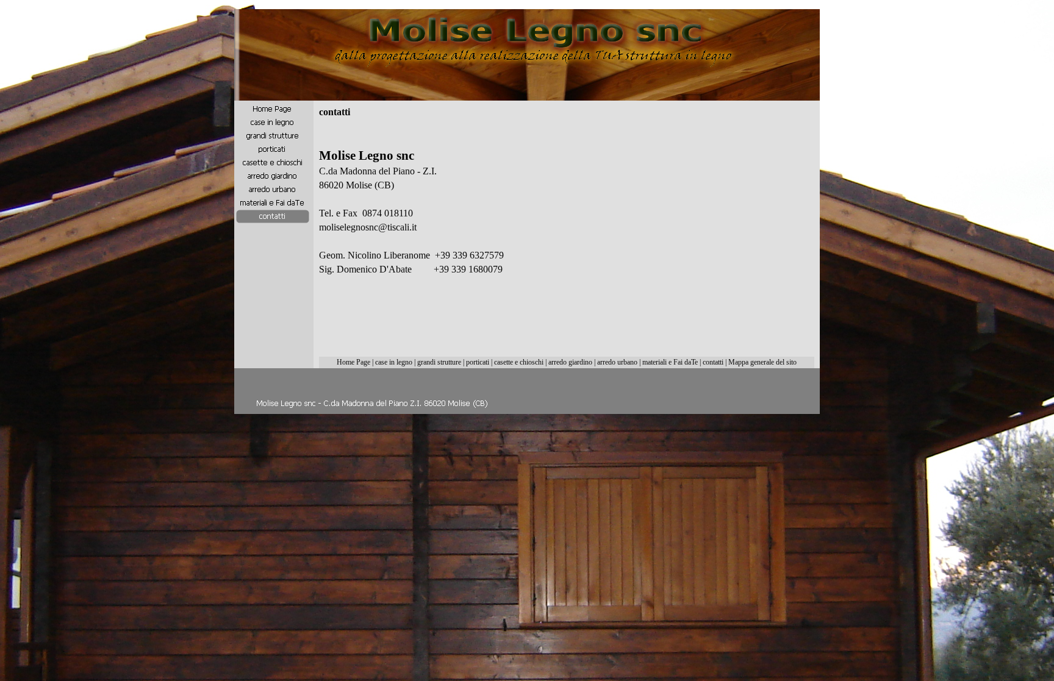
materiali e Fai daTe (670, 362)
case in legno (393, 362)
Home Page (353, 362)
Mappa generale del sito (762, 362)
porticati (477, 362)
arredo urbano (617, 362)
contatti (713, 362)
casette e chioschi (518, 362)
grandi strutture (439, 362)
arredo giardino (570, 362)
